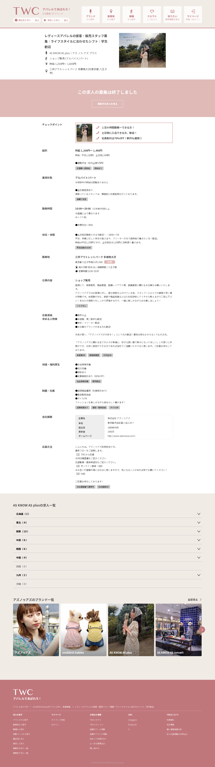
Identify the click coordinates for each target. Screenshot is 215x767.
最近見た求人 (18, 738)
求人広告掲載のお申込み (177, 734)
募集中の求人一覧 (20, 748)
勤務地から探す (19, 724)
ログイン (55, 724)
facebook (132, 724)
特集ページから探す (21, 734)
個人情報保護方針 (174, 729)
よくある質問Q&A (97, 743)
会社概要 (170, 724)
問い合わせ (94, 748)
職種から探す (18, 729)
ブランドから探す (20, 719)
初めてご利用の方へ (98, 738)
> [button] (202, 629)
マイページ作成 (58, 719)
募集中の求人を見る (107, 103)
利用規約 (170, 719)
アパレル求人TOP (20, 706)
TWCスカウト (95, 719)
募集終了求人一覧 (20, 753)
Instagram (132, 719)
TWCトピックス (96, 724)
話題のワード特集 (97, 729)
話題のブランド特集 (98, 734)
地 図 (110, 262)
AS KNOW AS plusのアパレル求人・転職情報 (52, 706)
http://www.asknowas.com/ (121, 435)
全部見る (193, 599)
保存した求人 (18, 743)
